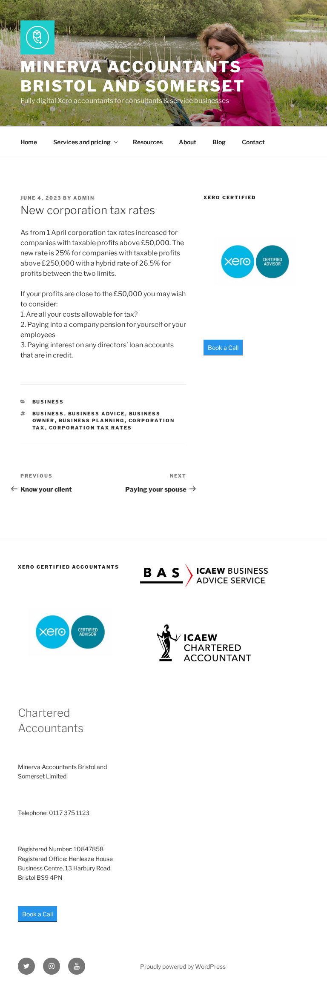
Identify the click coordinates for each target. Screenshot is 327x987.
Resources (148, 142)
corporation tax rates (90, 428)
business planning (92, 420)
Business (48, 402)
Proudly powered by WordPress (183, 966)
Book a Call (223, 347)
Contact (253, 142)
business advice (96, 414)
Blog (219, 142)
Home (28, 142)
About (187, 142)
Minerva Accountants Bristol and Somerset (132, 76)
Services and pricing (82, 142)
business (48, 414)
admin (84, 198)
